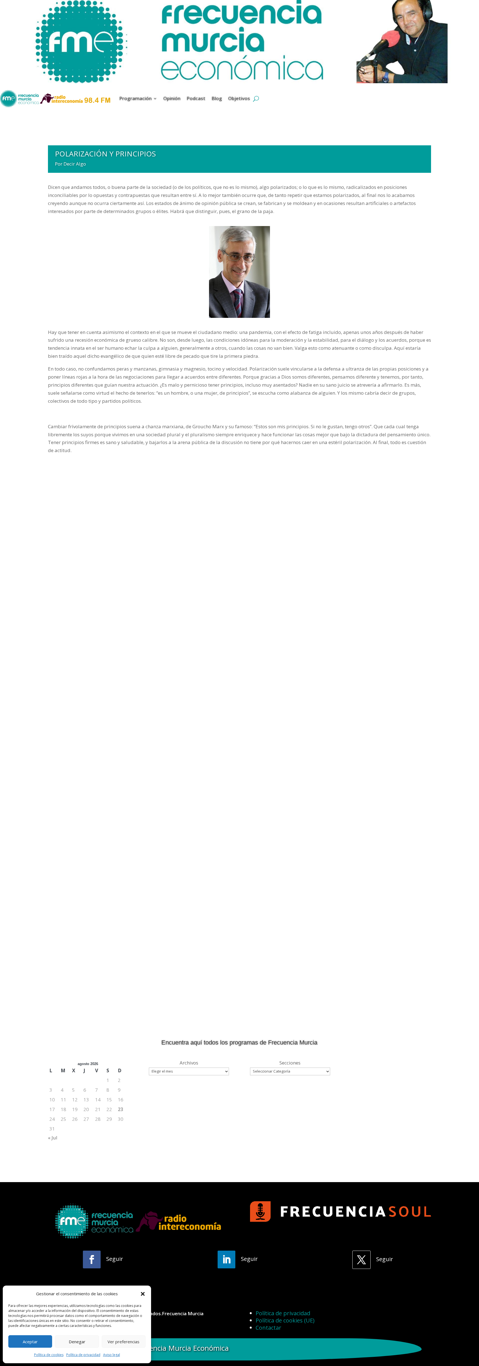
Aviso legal (111, 1354)
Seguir (114, 1259)
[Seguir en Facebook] (92, 1259)
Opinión (171, 98)
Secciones (289, 1063)
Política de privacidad (83, 1354)
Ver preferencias (123, 1341)
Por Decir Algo (70, 164)
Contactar (268, 1327)
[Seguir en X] (361, 1260)
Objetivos (239, 98)
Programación (135, 98)
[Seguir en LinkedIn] (226, 1259)
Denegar (77, 1341)
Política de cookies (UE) (285, 1320)
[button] (143, 1294)
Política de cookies (48, 1354)
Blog (217, 98)
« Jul (52, 1137)
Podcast (196, 98)
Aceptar (30, 1341)
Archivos (189, 1063)
